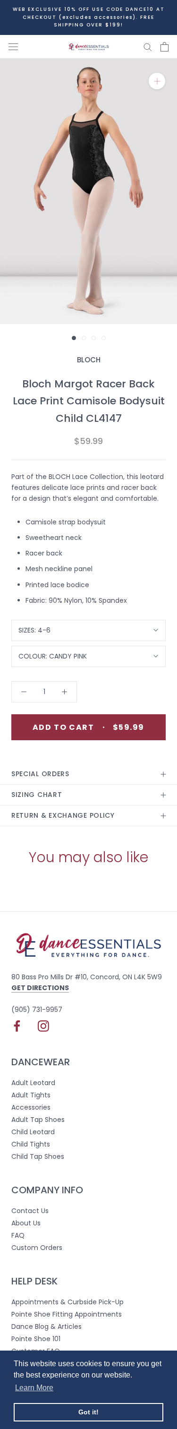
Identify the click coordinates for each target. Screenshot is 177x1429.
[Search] (147, 47)
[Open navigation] (13, 46)
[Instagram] (43, 1026)
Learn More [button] (34, 1388)
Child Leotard (33, 1132)
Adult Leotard (33, 1082)
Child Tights (30, 1144)
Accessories (31, 1107)
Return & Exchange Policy (63, 815)
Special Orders (40, 774)
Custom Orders (36, 1247)
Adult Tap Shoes (38, 1119)
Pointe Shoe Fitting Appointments (66, 1314)
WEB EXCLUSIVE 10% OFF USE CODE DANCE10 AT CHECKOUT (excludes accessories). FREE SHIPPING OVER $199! (89, 17)
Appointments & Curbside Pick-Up (67, 1302)
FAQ (18, 1235)
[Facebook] (17, 1026)
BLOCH (89, 360)
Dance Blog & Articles (46, 1326)
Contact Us (30, 1210)
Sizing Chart (36, 794)
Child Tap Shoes (37, 1156)
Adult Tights (31, 1095)
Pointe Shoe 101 (35, 1338)
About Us (26, 1223)
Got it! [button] (88, 1412)
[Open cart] (164, 46)
